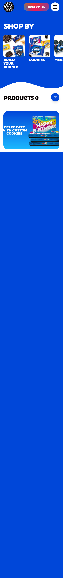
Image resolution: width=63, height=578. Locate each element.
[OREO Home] (9, 7)
